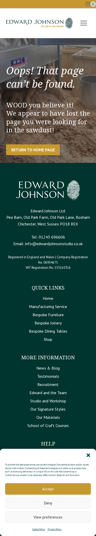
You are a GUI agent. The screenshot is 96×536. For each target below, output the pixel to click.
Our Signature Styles (48, 409)
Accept (48, 489)
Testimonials (48, 376)
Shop (48, 339)
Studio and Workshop (48, 400)
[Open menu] (83, 23)
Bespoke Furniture (48, 314)
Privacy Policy (54, 529)
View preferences (48, 517)
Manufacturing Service (48, 306)
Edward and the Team (48, 392)
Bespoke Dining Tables (48, 331)
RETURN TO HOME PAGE (33, 149)
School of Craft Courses (48, 425)
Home (48, 298)
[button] (88, 455)
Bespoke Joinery (48, 322)
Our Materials (48, 417)
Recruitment (48, 384)
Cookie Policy (38, 529)
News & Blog (48, 368)
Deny (48, 503)
